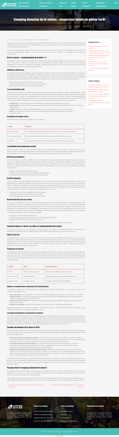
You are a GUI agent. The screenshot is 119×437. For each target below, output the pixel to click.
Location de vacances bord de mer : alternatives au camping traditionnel (26, 386)
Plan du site (59, 436)
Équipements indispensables (101, 4)
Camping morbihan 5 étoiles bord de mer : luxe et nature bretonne (67, 386)
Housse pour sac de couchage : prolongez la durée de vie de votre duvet (98, 63)
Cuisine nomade (73, 4)
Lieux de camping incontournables (24, 4)
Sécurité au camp (63, 4)
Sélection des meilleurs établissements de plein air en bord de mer (98, 102)
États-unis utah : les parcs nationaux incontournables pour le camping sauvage (99, 96)
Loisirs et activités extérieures (45, 4)
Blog (115, 3)
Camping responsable (86, 4)
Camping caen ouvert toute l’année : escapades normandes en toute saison (99, 57)
